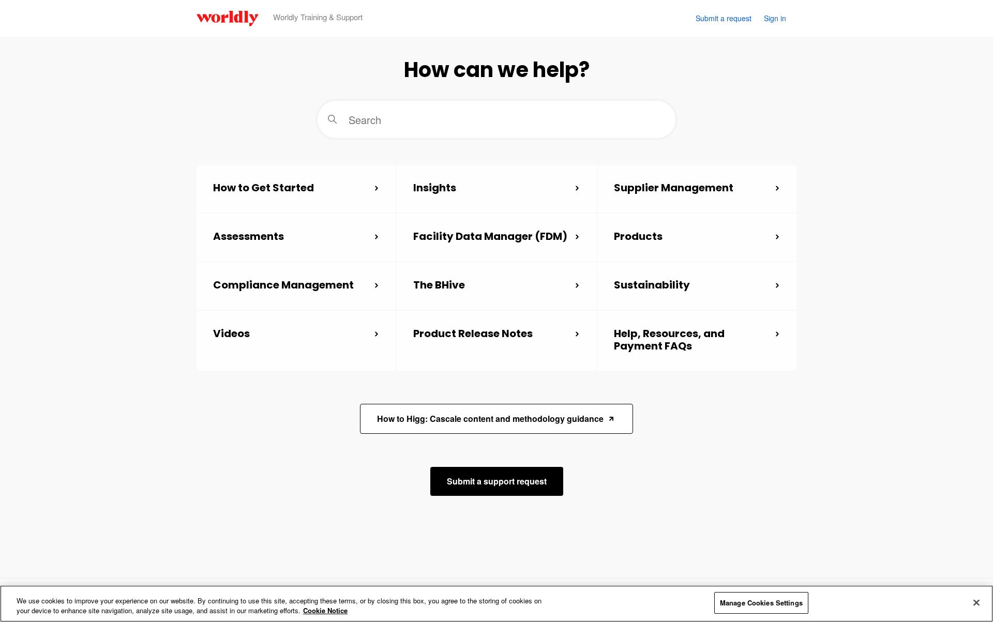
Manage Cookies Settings (761, 603)
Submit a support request (497, 481)
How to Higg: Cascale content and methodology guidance (490, 418)
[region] (496, 603)
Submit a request (723, 18)
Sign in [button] (775, 18)
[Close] (976, 602)
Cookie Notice (325, 611)
